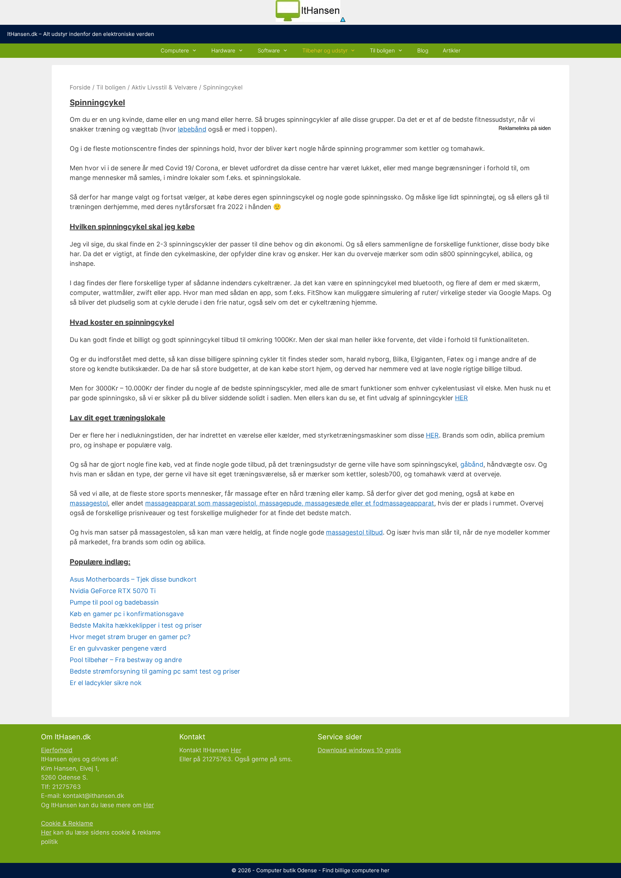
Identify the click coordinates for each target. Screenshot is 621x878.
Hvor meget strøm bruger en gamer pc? (130, 637)
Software (269, 50)
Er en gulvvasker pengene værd (118, 648)
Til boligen (382, 50)
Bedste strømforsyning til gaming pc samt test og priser (155, 671)
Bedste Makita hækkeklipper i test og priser (136, 625)
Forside (80, 87)
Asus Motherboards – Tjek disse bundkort (133, 579)
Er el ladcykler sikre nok (106, 683)
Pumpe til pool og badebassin (114, 602)
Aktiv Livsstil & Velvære (164, 87)
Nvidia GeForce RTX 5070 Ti (113, 591)
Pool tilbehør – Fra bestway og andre (126, 660)
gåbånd (471, 464)
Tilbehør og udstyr (325, 50)
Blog (422, 50)
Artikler (451, 50)
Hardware (223, 50)
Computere (175, 50)
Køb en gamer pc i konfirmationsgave (127, 614)
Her (148, 805)
